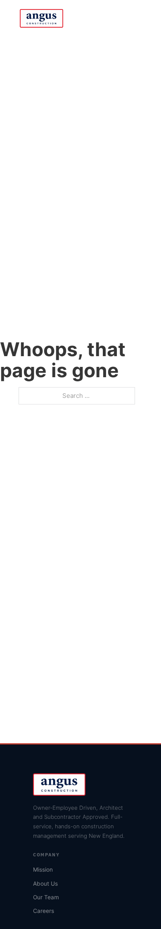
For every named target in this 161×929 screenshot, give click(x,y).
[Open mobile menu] (137, 18)
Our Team (46, 897)
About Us (45, 883)
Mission (43, 869)
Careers (43, 911)
